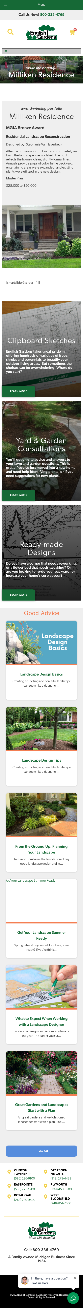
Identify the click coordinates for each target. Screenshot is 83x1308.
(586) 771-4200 (24, 1189)
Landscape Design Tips (41, 760)
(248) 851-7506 (61, 1203)
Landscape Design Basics (41, 674)
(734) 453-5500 (61, 1189)
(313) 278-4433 (61, 1178)
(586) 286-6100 (24, 1178)
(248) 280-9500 (24, 1200)
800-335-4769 (52, 14)
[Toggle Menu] (41, 51)
